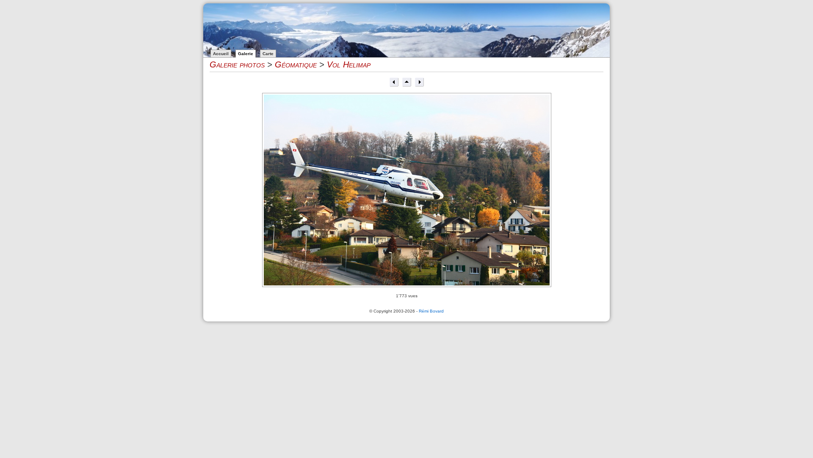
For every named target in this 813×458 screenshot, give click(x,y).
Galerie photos (237, 64)
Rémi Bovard (431, 311)
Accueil (221, 53)
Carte (268, 53)
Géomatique (296, 64)
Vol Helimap (349, 64)
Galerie (245, 53)
